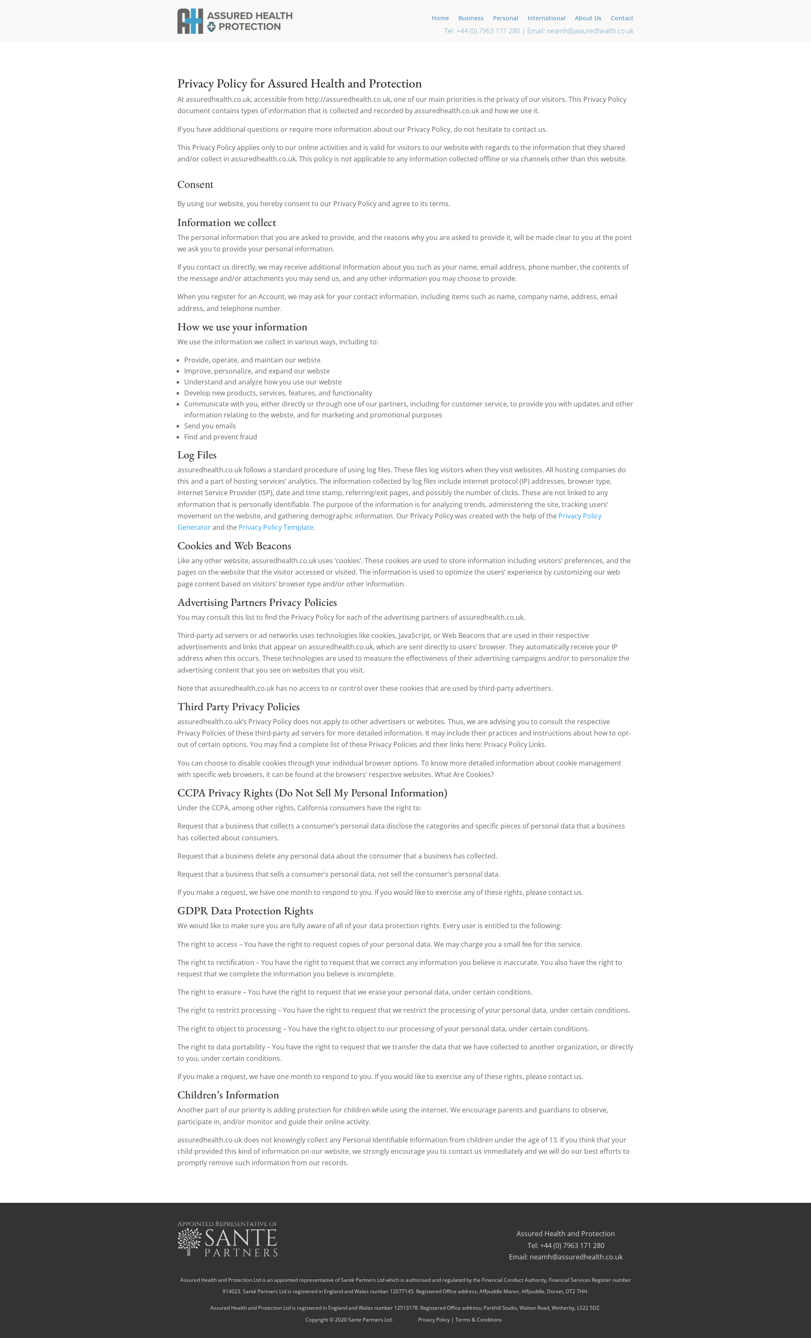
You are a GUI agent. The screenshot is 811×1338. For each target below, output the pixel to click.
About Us (588, 18)
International (547, 18)
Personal (505, 18)
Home (440, 18)
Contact (622, 18)
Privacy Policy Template (276, 527)
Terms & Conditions (478, 1319)
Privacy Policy (434, 1319)
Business (471, 18)
